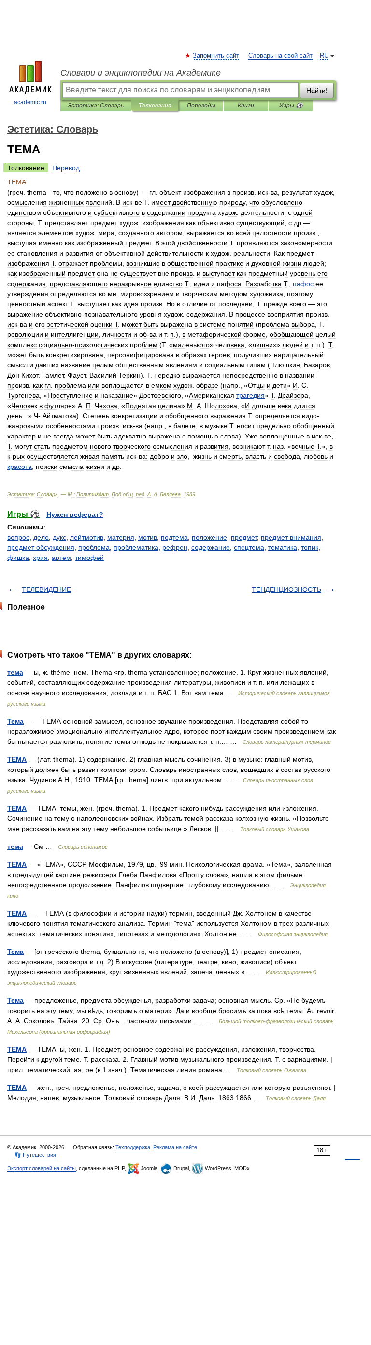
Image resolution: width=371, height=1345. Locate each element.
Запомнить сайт (216, 55)
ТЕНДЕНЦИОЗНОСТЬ (286, 589)
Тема (15, 721)
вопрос (18, 537)
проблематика (136, 547)
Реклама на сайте (175, 1147)
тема (15, 672)
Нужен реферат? (74, 514)
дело (41, 537)
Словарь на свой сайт (280, 55)
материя (120, 537)
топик (309, 547)
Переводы (201, 105)
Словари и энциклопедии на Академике (140, 72)
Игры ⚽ (291, 105)
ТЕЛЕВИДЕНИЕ (46, 589)
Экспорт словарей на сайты (41, 1168)
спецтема (249, 547)
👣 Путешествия (35, 1155)
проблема (94, 547)
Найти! (317, 90)
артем (61, 557)
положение (209, 537)
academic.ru (30, 102)
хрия (40, 557)
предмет (244, 537)
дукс (59, 537)
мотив (147, 537)
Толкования (155, 105)
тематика (282, 547)
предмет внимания (291, 537)
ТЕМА (17, 759)
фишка (18, 557)
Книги (246, 105)
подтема (174, 537)
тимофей (89, 557)
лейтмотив (86, 537)
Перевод (66, 168)
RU (324, 55)
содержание (210, 547)
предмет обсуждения (40, 547)
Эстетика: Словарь (96, 105)
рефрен (174, 547)
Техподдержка (132, 1147)
